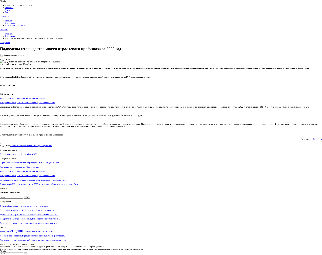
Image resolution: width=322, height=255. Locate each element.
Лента (7, 10)
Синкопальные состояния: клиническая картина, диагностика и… (28, 223)
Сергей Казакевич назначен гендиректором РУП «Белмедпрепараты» (30, 163)
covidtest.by (5, 16)
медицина (37, 231)
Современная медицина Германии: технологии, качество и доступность (32, 236)
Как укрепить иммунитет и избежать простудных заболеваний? (27, 102)
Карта (7, 12)
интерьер (28, 231)
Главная (8, 21)
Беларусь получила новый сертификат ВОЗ (18, 154)
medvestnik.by (316, 139)
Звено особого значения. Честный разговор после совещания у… (28, 210)
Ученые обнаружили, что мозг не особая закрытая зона (24, 206)
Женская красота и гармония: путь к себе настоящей (22, 98)
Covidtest (4, 29)
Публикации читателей (15, 25)
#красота (2, 231)
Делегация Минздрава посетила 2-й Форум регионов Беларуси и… (29, 214)
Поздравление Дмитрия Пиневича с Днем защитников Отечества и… (30, 219)
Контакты (9, 8)
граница (8, 231)
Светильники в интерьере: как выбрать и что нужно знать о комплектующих (33, 240)
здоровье (18, 231)
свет (43, 231)
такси (46, 231)
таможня (51, 231)
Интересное (10, 23)
